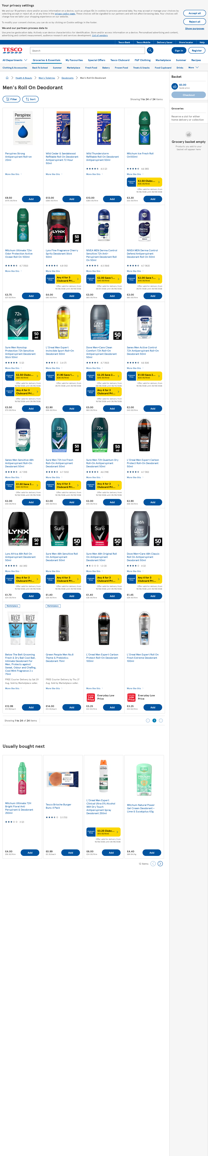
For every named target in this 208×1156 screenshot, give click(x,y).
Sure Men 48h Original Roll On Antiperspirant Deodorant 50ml (101, 557)
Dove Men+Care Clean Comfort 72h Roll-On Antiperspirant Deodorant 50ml (101, 352)
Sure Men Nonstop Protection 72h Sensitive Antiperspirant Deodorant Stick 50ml (20, 352)
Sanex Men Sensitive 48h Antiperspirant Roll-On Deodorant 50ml (19, 463)
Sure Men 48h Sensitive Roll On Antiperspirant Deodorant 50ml (62, 557)
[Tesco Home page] (12, 50)
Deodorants (68, 77)
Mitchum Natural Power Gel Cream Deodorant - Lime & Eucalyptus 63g (141, 808)
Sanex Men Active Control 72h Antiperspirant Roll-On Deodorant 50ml (143, 350)
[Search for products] (150, 50)
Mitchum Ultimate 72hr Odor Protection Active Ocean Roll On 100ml (18, 253)
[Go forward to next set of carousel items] (160, 863)
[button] (124, 42)
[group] (22, 806)
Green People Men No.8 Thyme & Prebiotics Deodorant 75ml (59, 658)
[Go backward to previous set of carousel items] (153, 863)
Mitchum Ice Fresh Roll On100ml (140, 154)
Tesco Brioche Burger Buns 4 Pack (58, 805)
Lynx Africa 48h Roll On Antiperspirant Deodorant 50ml (20, 557)
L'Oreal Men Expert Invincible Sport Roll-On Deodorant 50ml (60, 350)
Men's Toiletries (47, 77)
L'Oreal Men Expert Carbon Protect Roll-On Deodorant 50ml (143, 463)
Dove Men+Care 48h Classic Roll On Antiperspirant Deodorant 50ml (143, 557)
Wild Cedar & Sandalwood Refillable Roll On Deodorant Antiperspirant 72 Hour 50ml (62, 158)
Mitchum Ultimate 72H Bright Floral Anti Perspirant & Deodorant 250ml (19, 808)
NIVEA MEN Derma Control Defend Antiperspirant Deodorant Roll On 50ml (142, 253)
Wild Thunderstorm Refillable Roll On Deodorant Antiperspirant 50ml (102, 156)
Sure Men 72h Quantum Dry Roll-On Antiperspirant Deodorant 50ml (102, 463)
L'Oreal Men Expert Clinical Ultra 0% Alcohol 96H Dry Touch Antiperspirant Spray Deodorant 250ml (100, 806)
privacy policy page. (65, 13)
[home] (7, 77)
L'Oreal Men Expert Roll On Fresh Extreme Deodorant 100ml (143, 658)
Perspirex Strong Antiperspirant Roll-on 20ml (18, 156)
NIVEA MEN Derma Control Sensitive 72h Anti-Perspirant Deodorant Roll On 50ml (101, 255)
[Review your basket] (174, 86)
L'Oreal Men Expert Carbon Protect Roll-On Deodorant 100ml (102, 658)
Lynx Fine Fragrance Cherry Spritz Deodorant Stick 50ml (62, 253)
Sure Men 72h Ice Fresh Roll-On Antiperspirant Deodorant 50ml (59, 463)
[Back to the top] (105, 733)
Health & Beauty (24, 77)
